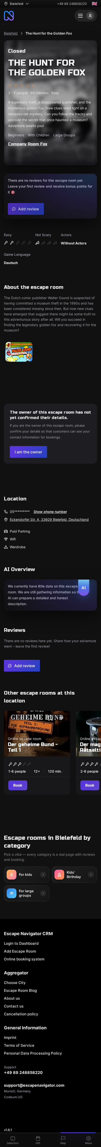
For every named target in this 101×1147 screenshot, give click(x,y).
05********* (20, 512)
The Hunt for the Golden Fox (48, 33)
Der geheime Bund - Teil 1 (33, 747)
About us (12, 998)
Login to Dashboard (21, 943)
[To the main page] (9, 16)
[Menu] (86, 16)
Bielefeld (11, 33)
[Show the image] (19, 352)
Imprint (10, 1037)
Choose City (15, 982)
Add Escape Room (20, 951)
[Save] (50, 718)
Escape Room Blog (20, 990)
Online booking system (24, 959)
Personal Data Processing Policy (33, 1053)
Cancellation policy (21, 1014)
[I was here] (61, 718)
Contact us (14, 1006)
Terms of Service (19, 1045)
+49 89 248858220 (72, 4)
